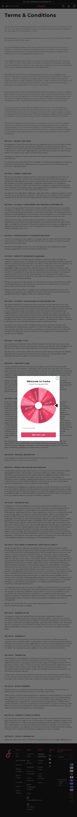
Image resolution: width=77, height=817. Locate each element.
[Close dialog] (57, 378)
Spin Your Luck (38, 435)
